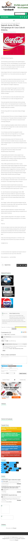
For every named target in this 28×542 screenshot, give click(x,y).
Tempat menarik (5, 470)
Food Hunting (13, 462)
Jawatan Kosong (10, 464)
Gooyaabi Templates (20, 538)
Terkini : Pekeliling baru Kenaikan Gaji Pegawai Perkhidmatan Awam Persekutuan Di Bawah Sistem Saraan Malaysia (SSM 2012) (10, 435)
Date (6, 334)
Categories (5, 17)
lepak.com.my (15, 537)
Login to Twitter (19, 366)
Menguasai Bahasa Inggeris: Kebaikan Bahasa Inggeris (11, 479)
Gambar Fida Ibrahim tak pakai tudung (9, 446)
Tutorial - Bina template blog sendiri (16, 348)
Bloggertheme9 (6, 538)
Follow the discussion (26, 332)
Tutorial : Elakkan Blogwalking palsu (9, 444)
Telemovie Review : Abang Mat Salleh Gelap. (9, 495)
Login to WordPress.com (12, 366)
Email (11, 367)
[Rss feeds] (26, 17)
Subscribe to (3, 373)
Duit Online (4, 462)
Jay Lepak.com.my (8, 344)
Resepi (3, 468)
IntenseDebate (9, 501)
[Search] (26, 14)
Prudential (11, 466)
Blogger (14, 528)
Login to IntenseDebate (4, 366)
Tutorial (3, 472)
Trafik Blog (13, 470)
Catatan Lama (23, 379)
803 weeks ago (8, 336)
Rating (8, 334)
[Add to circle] (22, 17)
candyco (4, 481)
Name (2, 367)
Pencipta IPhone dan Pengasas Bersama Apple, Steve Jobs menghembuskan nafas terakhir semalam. (10, 487)
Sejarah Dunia (13, 32)
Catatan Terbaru (6, 379)
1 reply (7, 340)
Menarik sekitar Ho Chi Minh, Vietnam (9, 442)
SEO (8, 468)
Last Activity (12, 334)
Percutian (4, 466)
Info (2, 464)
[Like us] (20, 17)
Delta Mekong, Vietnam (6, 431)
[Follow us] (24, 17)
